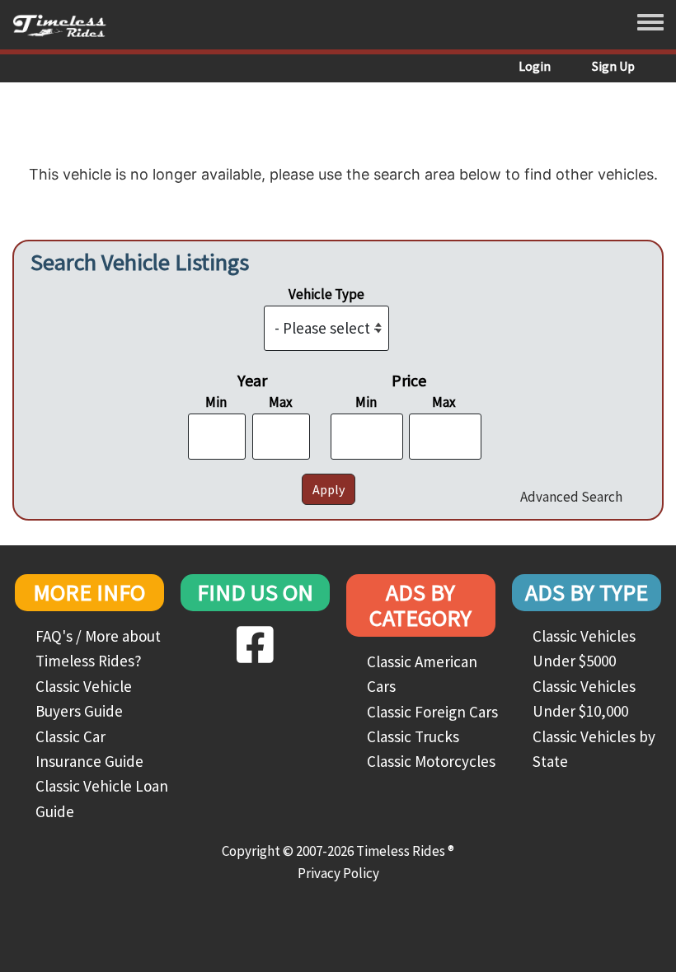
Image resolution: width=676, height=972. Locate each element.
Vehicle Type (326, 294)
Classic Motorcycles (431, 761)
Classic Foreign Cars (432, 712)
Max (281, 402)
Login (535, 66)
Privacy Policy (338, 873)
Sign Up (613, 66)
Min (216, 402)
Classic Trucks (413, 736)
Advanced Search (571, 497)
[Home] (65, 24)
